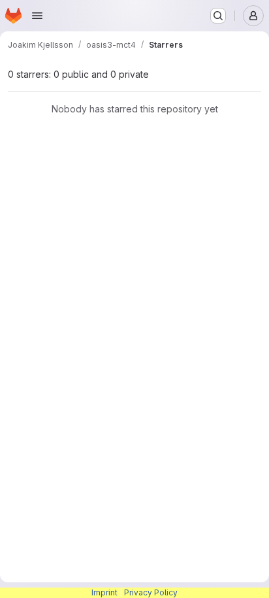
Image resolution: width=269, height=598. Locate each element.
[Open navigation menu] (37, 15)
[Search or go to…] (218, 16)
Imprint (104, 592)
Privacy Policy (151, 592)
